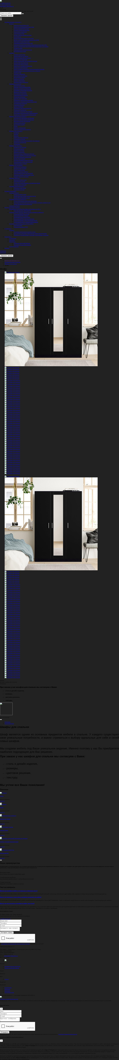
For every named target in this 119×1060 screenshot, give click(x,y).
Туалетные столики (19, 139)
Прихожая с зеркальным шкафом (23, 100)
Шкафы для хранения (20, 184)
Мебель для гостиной (15, 165)
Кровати (16, 132)
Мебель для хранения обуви (22, 87)
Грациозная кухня (19, 33)
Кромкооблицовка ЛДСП (21, 227)
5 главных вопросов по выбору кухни (24, 232)
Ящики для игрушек (19, 158)
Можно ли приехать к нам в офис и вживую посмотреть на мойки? (20, 897)
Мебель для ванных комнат (17, 116)
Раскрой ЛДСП (18, 225)
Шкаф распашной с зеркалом (22, 58)
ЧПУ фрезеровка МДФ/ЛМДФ (22, 211)
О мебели (8, 228)
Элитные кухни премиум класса (23, 50)
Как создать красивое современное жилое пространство (30, 233)
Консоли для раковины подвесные (24, 119)
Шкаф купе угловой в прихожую (23, 66)
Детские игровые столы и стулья (23, 160)
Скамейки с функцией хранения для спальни (27, 141)
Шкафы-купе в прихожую (21, 82)
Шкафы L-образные (19, 74)
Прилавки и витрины (20, 188)
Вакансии (12, 241)
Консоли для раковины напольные (24, 118)
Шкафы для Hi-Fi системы (21, 176)
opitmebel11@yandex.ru (7, 6)
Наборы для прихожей (20, 98)
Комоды (16, 136)
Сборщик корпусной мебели (22, 243)
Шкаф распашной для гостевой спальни (25, 61)
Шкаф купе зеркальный (20, 67)
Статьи (11, 230)
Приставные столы (19, 170)
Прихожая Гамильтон (20, 110)
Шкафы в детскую (19, 150)
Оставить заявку (7, 933)
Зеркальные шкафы (19, 123)
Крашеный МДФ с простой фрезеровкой (25, 220)
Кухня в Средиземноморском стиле (24, 27)
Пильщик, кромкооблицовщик (22, 245)
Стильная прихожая (19, 97)
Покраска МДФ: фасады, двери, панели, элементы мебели (26, 212)
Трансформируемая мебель (17, 199)
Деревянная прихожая (20, 103)
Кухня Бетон (17, 37)
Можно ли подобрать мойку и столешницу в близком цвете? (19, 891)
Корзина (7, 248)
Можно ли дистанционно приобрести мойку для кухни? (17, 903)
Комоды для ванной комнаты (22, 129)
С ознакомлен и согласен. (22, 944)
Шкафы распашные (19, 54)
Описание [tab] (7, 722)
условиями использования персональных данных (15, 944)
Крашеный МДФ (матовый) (21, 214)
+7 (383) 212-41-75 (5, 3)
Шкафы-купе (17, 72)
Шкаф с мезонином (19, 80)
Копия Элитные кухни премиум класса (25, 196)
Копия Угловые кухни (20, 194)
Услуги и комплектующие (12, 207)
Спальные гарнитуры (20, 142)
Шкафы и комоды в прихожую (22, 89)
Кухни (11, 24)
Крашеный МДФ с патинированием (24, 219)
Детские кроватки (19, 149)
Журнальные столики (20, 168)
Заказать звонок (6, 15)
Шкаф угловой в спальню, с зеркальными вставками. (29, 69)
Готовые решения (10, 191)
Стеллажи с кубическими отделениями (25, 115)
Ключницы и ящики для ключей (23, 111)
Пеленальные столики (20, 163)
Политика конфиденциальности (9, 999)
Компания (8, 237)
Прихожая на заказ (15, 84)
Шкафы (11, 53)
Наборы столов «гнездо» (21, 171)
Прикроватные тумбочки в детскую (24, 154)
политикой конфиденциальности (67, 1034)
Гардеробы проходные (20, 76)
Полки (15, 126)
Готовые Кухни (13, 193)
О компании (12, 238)
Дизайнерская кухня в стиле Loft (23, 43)
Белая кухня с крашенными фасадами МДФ (26, 40)
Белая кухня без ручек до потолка (24, 38)
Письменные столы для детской (23, 162)
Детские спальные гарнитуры (22, 157)
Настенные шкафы (19, 124)
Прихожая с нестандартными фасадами (25, 102)
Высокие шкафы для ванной (22, 121)
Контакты (12, 240)
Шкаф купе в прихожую (20, 59)
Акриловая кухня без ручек (22, 41)
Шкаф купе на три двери (21, 56)
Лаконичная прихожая (20, 93)
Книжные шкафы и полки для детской (25, 155)
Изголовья (17, 144)
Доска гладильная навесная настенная (25, 201)
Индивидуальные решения (13, 22)
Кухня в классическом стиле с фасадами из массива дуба (30, 45)
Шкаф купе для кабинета (21, 63)
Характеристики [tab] (9, 723)
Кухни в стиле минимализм (21, 30)
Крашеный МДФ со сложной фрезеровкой (26, 222)
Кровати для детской (20, 147)
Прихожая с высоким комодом (22, 108)
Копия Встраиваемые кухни (22, 198)
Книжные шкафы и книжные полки (24, 175)
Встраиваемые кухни (20, 51)
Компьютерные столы (20, 180)
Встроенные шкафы (19, 77)
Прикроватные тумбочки (21, 137)
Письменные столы (19, 181)
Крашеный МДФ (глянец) (21, 215)
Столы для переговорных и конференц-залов (27, 183)
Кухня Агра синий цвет (20, 32)
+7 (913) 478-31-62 (5, 4)
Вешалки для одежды (20, 92)
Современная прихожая (21, 95)
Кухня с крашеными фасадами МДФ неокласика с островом (31, 46)
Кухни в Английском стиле (21, 28)
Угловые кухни (18, 48)
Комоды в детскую (19, 152)
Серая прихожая (18, 106)
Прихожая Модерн (19, 105)
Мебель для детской (15, 145)
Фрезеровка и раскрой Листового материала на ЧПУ (24, 209)
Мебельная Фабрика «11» (12, 260)
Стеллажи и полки (19, 189)
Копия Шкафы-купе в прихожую (23, 204)
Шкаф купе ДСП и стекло (21, 64)
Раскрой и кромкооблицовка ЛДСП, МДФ (21, 224)
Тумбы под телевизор (20, 167)
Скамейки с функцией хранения (23, 90)
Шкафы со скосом (19, 79)
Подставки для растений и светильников (26, 113)
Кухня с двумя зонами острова (22, 35)
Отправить (4, 1032)
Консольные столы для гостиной (23, 173)
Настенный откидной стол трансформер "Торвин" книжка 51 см (32, 202)
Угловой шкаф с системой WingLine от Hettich (27, 71)
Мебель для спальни (15, 131)
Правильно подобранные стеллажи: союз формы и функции (31, 235)
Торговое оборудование (16, 186)
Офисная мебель (14, 178)
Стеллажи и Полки (14, 206)
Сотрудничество (14, 246)
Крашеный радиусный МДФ (22, 217)
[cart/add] (1, 719)
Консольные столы (19, 85)
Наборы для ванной (19, 128)
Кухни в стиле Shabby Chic (21, 25)
